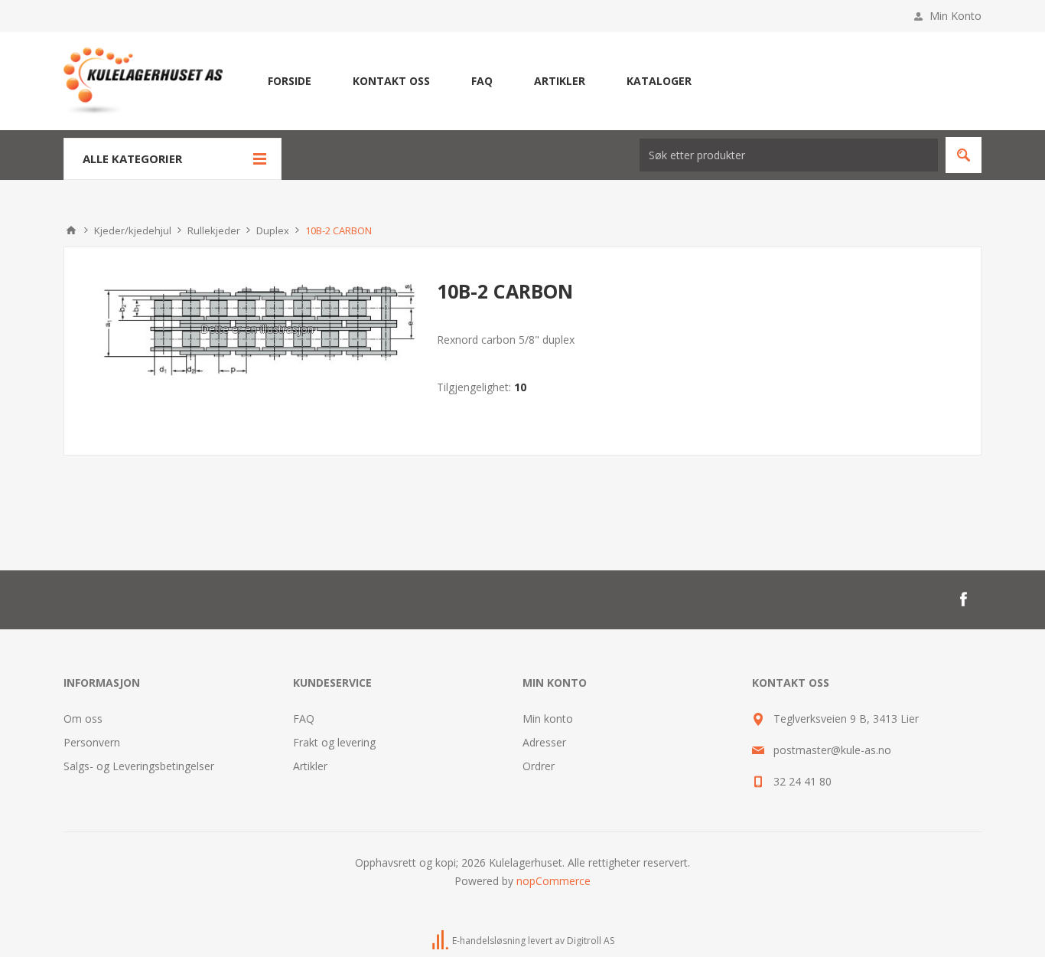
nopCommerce (553, 881)
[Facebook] (963, 599)
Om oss (83, 718)
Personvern (91, 742)
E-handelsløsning (489, 940)
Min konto (547, 718)
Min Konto (955, 15)
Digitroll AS (590, 940)
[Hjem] (71, 230)
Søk (964, 155)
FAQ (303, 718)
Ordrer (538, 766)
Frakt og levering (334, 742)
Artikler (310, 766)
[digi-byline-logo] (441, 940)
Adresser (544, 742)
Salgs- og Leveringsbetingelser (138, 766)
